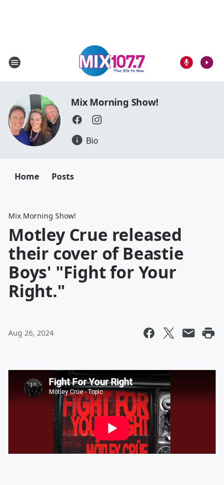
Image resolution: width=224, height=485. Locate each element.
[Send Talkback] (186, 62)
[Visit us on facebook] (77, 119)
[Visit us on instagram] (97, 119)
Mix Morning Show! (114, 102)
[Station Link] (112, 62)
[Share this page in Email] (188, 333)
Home (27, 176)
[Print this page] (208, 333)
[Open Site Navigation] (14, 62)
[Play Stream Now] (207, 62)
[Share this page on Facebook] (149, 333)
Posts (63, 176)
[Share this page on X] (168, 333)
